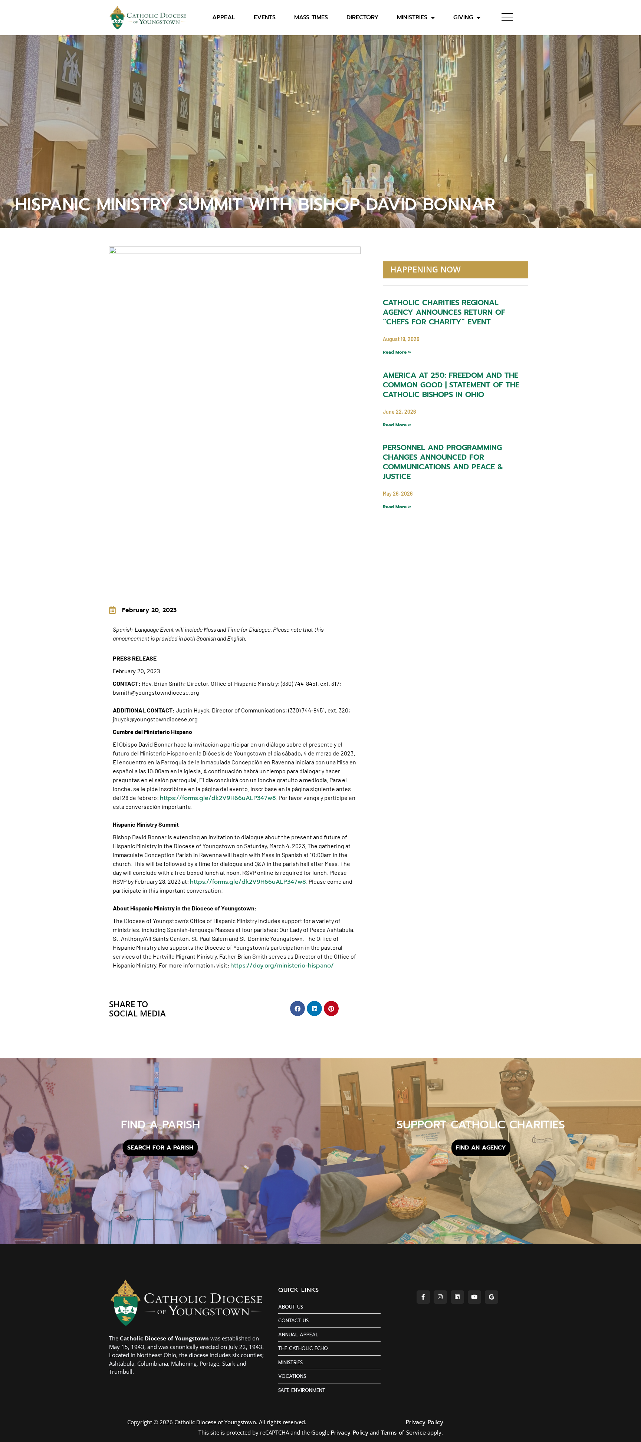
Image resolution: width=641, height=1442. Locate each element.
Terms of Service (403, 1433)
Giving (463, 18)
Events (265, 18)
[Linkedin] (457, 1297)
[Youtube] (474, 1297)
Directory (362, 18)
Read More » (397, 352)
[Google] (491, 1297)
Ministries (412, 18)
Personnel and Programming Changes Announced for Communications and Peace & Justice (443, 462)
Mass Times (311, 18)
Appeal (223, 18)
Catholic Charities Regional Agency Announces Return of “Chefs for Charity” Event (444, 312)
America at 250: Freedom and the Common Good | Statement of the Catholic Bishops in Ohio (451, 385)
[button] (297, 1008)
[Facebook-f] (423, 1297)
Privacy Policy (424, 1422)
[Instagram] (440, 1297)
